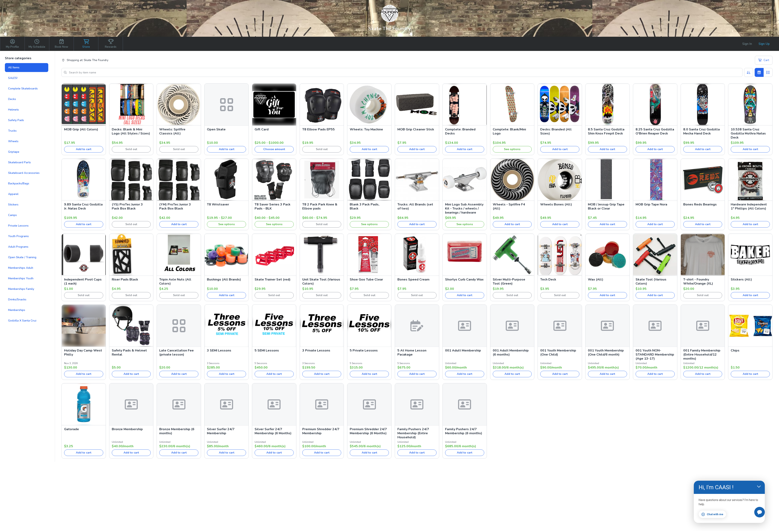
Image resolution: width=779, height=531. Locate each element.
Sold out (131, 149)
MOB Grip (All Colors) (81, 129)
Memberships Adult (20, 268)
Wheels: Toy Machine (366, 129)
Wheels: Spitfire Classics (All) (172, 131)
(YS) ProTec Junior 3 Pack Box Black (127, 206)
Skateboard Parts (19, 162)
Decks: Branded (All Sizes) (556, 131)
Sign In (747, 44)
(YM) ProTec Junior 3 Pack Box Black (175, 206)
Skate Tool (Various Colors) (651, 281)
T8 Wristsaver (218, 204)
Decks (12, 99)
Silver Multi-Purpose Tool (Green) (509, 281)
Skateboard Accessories (24, 173)
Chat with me (715, 514)
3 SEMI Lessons (219, 350)
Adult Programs (18, 247)
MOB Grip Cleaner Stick (415, 129)
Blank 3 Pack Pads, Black (364, 206)
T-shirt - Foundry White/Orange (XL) (698, 281)
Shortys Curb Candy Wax (464, 279)
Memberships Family (21, 289)
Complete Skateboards (23, 88)
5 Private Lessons (364, 350)
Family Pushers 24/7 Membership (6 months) (463, 431)
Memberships (16, 310)
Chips (735, 350)
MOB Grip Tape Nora (651, 204)
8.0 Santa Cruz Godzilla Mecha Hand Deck (701, 131)
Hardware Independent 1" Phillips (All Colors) (749, 206)
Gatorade (71, 429)
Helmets (13, 110)
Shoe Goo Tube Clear (366, 279)
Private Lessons (18, 226)
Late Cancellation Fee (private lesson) (176, 352)
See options (512, 149)
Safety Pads (16, 120)
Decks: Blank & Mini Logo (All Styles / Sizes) (131, 131)
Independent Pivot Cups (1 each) (83, 281)
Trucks (12, 131)
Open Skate (216, 129)
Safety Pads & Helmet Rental (129, 352)
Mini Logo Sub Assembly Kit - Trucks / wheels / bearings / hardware (464, 208)
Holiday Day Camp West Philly (83, 352)
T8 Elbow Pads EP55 (318, 129)
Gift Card (262, 129)
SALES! (12, 78)
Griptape (13, 152)
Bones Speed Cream (413, 279)
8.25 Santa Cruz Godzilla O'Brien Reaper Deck (655, 131)
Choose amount (274, 149)
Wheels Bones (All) (556, 204)
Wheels (13, 141)
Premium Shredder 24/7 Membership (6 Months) (368, 431)
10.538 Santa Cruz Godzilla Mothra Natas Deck (748, 133)
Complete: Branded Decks (460, 131)
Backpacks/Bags (18, 183)
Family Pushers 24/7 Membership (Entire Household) (413, 433)
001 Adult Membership (463, 350)
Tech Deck (548, 279)
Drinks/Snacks (17, 299)
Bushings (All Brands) (224, 279)
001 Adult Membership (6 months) (511, 352)
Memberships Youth (20, 278)
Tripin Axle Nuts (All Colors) (175, 281)
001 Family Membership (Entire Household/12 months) (701, 354)
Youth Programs (18, 236)
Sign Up (764, 44)
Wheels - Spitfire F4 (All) (509, 206)
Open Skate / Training (22, 257)
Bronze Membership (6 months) (176, 431)
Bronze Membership (127, 429)
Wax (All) (595, 279)
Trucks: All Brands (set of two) (415, 206)
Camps (12, 215)
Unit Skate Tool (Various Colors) (321, 281)
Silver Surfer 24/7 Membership (221, 431)
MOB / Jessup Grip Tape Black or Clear (606, 206)
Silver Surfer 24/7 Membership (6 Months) (273, 431)
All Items (13, 67)
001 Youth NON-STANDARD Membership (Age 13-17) (655, 354)
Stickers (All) (741, 279)
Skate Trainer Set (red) (273, 279)
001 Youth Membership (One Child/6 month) (606, 352)
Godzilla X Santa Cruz (22, 320)
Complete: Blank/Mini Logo (509, 131)
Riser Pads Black (125, 279)
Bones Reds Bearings (700, 204)
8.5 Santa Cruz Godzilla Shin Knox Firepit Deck (606, 131)
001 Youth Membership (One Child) (558, 352)
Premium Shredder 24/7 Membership (320, 431)
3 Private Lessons (316, 350)
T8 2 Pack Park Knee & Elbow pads (319, 206)
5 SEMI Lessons (267, 350)
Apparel (13, 194)
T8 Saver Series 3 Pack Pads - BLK (273, 206)
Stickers (13, 204)
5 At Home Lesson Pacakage (411, 352)
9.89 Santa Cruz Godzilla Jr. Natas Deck (83, 206)
